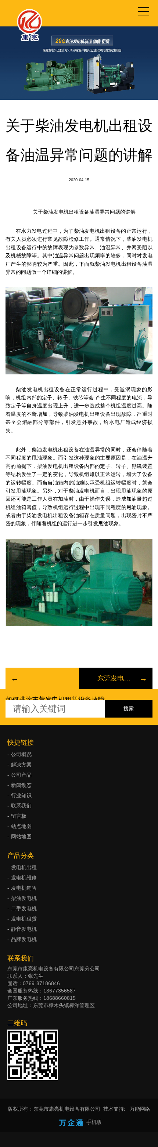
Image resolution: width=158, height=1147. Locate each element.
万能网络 (140, 1109)
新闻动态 (21, 785)
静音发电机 (24, 929)
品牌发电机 (24, 939)
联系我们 (21, 806)
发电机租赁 (24, 919)
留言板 (18, 816)
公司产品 (21, 775)
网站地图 (21, 836)
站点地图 (21, 826)
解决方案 (21, 764)
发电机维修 (24, 878)
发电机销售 (24, 888)
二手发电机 (24, 908)
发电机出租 (24, 867)
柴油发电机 (24, 898)
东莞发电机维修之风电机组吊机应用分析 (115, 678)
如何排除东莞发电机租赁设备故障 (55, 699)
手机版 (94, 1122)
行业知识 (21, 795)
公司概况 (21, 754)
